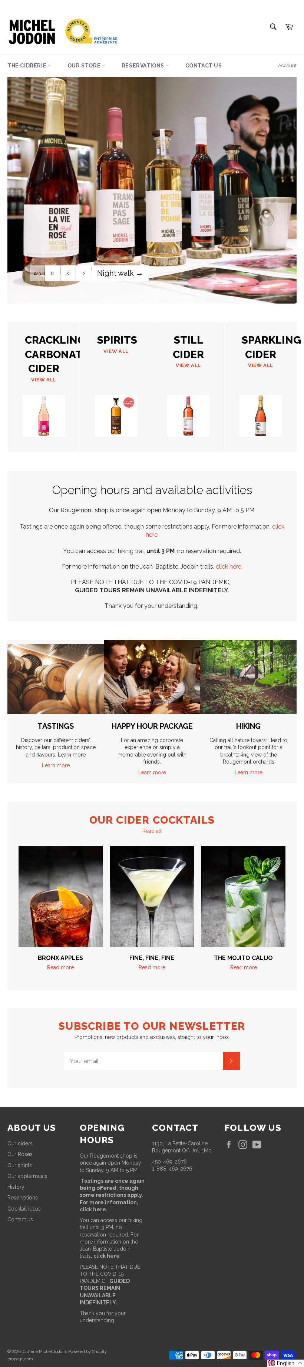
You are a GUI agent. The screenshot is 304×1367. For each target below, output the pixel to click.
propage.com (20, 1358)
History (15, 1187)
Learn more (56, 765)
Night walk (120, 273)
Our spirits (19, 1165)
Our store (84, 66)
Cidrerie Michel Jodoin (44, 1351)
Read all (152, 831)
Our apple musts (27, 1176)
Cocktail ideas (24, 1209)
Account (287, 65)
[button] (285, 1363)
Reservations (144, 66)
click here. (229, 566)
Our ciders (20, 1143)
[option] (152, 183)
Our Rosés (20, 1154)
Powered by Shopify (87, 1351)
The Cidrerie (27, 66)
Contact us (203, 66)
